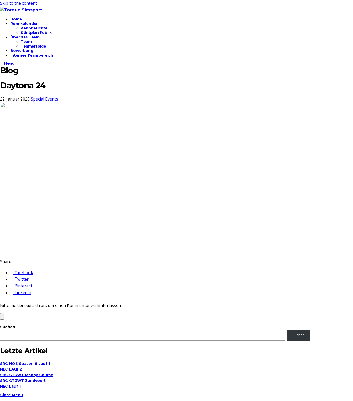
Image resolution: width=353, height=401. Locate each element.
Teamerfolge (33, 46)
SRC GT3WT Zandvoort (23, 380)
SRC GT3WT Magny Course (26, 375)
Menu (9, 63)
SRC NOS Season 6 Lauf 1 (25, 363)
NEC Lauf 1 (10, 386)
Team (26, 41)
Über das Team (25, 37)
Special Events (44, 99)
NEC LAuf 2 (11, 369)
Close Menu (11, 394)
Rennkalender (24, 23)
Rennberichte (34, 28)
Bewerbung (21, 50)
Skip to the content (18, 3)
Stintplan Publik (36, 32)
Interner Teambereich (31, 55)
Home (16, 19)
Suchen (7, 327)
